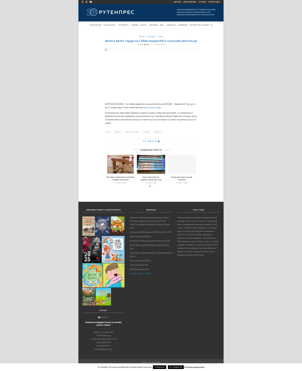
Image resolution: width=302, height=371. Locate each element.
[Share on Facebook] (147, 141)
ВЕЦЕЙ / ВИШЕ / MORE (140, 274)
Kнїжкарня (182, 25)
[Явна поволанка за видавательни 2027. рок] (151, 164)
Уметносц (157, 132)
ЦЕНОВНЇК (177, 2)
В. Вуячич (146, 44)
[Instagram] (86, 2)
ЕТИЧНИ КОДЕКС (214, 2)
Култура (142, 36)
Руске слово (109, 25)
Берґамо (117, 132)
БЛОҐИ (143, 25)
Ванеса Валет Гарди (132, 132)
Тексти (160, 36)
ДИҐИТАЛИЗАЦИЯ (189, 2)
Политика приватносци (194, 367)
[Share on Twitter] (150, 141)
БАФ (108, 132)
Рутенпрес (123, 25)
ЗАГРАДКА (153, 25)
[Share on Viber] (156, 141)
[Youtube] (91, 2)
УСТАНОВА (202, 2)
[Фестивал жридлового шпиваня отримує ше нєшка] (120, 164)
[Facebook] (82, 2)
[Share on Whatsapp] (153, 141)
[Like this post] (145, 141)
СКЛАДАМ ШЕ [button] (159, 367)
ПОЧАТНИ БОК (96, 25)
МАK (161, 25)
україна (134, 25)
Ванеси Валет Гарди (152, 107)
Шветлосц (171, 25)
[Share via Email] (158, 141)
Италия (146, 132)
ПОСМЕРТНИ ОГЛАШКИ (199, 25)
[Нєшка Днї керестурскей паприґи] (182, 164)
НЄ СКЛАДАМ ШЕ (175, 367)
